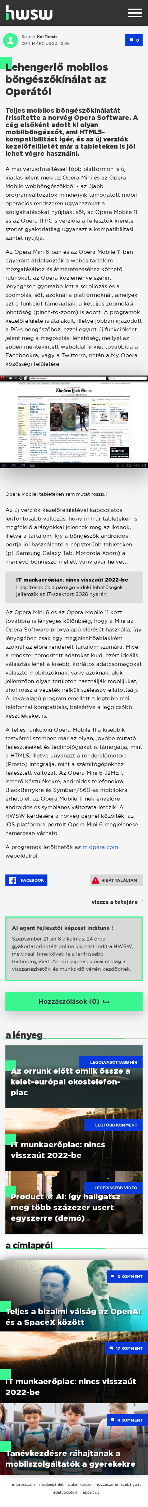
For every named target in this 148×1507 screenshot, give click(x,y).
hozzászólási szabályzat (118, 1484)
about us (91, 1492)
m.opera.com (100, 847)
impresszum (23, 1484)
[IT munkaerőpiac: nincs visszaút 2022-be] (74, 592)
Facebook (32, 880)
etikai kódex (79, 1484)
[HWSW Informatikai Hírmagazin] (29, 12)
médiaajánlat (51, 1484)
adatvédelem (65, 1492)
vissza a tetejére (115, 902)
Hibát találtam (119, 880)
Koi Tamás (47, 36)
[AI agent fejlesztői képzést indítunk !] (74, 949)
